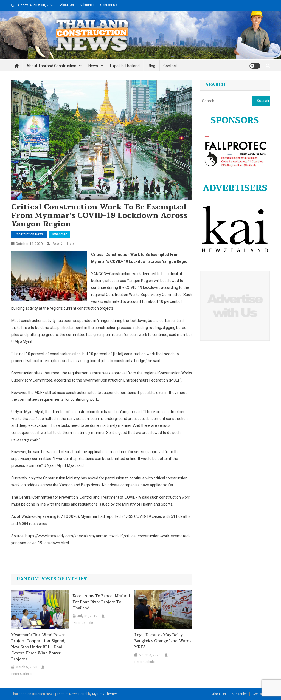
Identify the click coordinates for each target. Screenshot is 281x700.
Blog (151, 66)
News (93, 66)
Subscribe (87, 5)
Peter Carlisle (62, 243)
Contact (170, 66)
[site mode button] (254, 66)
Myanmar (59, 234)
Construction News (29, 234)
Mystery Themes (105, 694)
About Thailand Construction (51, 66)
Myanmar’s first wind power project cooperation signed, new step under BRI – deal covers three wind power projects (38, 647)
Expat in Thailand (125, 66)
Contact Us (108, 5)
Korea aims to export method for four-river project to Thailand (101, 602)
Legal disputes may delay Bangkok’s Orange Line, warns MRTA (162, 641)
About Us (67, 5)
